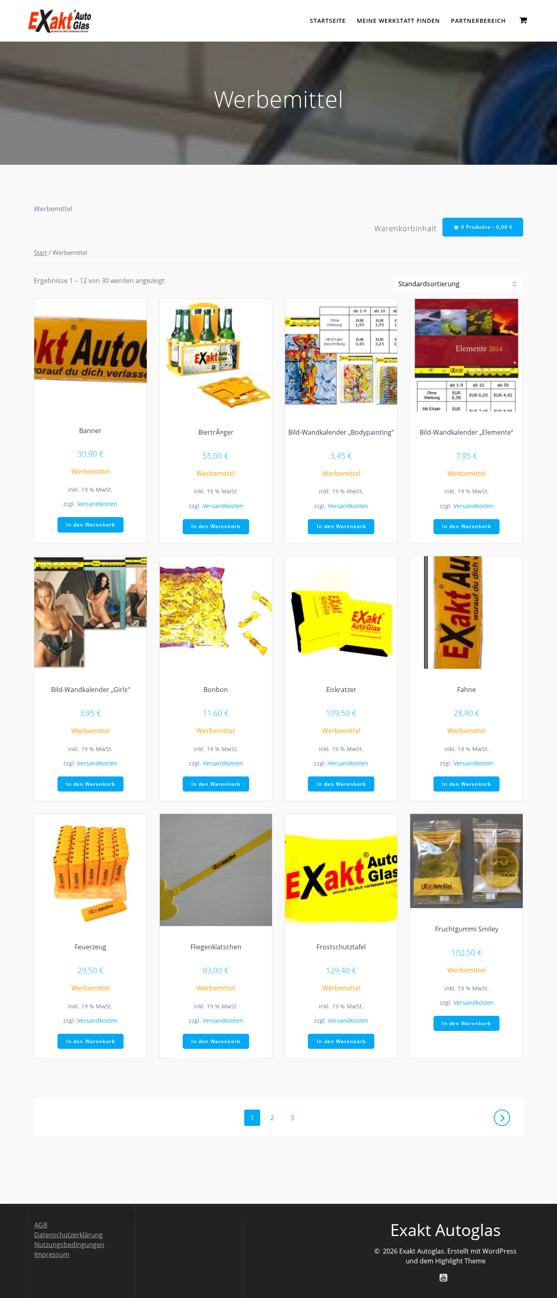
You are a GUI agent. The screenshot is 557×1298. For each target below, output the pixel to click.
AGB (40, 1225)
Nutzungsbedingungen (69, 1244)
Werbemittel (90, 471)
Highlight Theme (460, 1260)
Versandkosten (97, 504)
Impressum (51, 1254)
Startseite (328, 20)
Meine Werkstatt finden (398, 20)
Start (40, 252)
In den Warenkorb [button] (90, 524)
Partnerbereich (478, 20)
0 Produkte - (486, 226)
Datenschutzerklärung (68, 1234)
